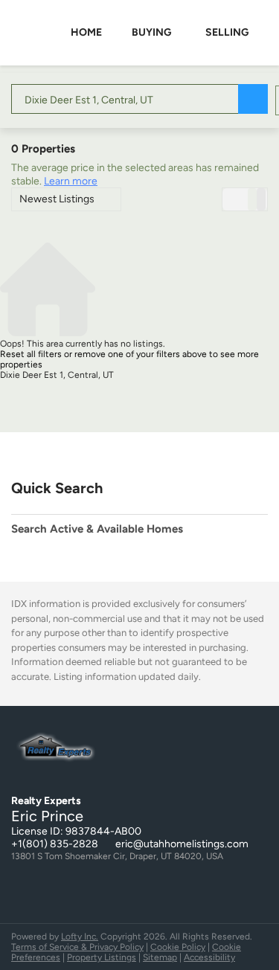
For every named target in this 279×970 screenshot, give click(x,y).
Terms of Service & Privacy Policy (77, 947)
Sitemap (160, 957)
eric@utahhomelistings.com (181, 844)
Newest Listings (56, 199)
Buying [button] (151, 32)
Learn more (70, 181)
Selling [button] (226, 32)
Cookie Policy (177, 947)
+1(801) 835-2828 (54, 844)
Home (86, 32)
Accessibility (209, 957)
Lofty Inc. (79, 936)
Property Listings (101, 957)
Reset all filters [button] (31, 354)
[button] (253, 99)
